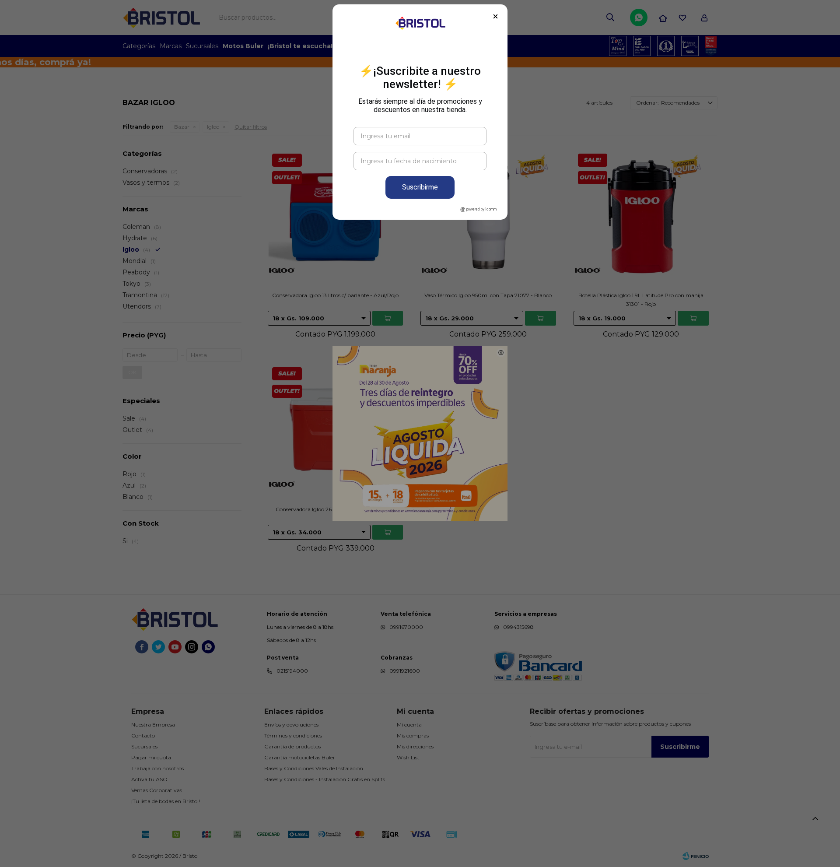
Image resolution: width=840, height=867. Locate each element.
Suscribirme (420, 187)
